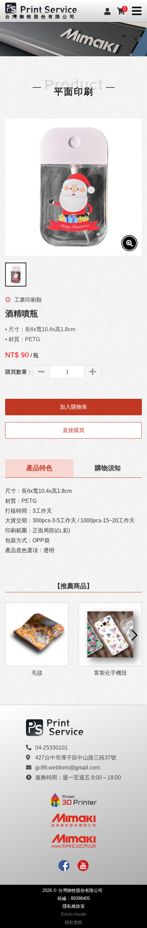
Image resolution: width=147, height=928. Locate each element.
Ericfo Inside (73, 914)
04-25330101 (51, 748)
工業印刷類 (27, 300)
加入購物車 (73, 407)
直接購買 (73, 430)
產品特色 (39, 468)
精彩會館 (73, 922)
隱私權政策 (74, 906)
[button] (133, 635)
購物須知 (108, 468)
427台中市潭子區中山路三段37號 (75, 758)
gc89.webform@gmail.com (67, 767)
